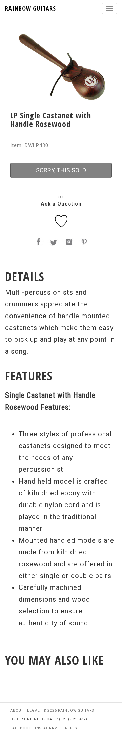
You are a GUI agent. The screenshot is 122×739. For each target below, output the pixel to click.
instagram (46, 728)
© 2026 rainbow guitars (69, 710)
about (16, 710)
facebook (20, 728)
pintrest (70, 728)
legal (33, 710)
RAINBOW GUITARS (30, 8)
